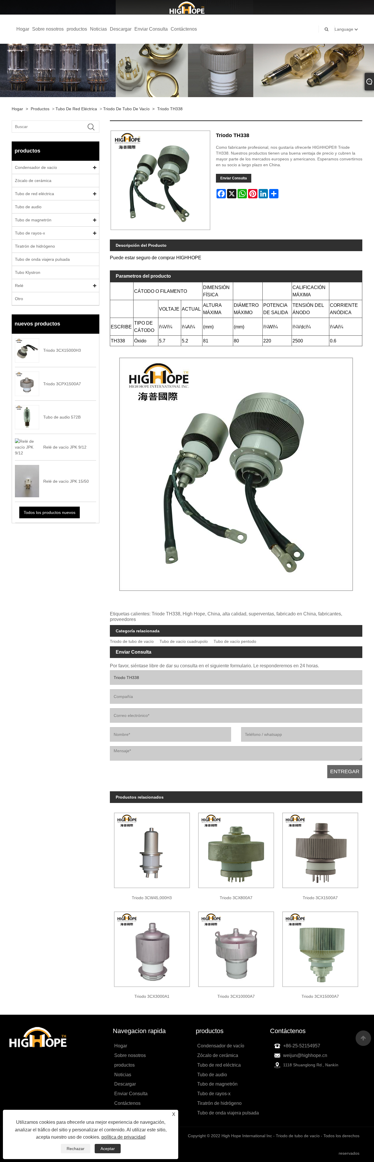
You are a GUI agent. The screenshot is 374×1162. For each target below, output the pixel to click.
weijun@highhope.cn (305, 1055)
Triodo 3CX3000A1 (151, 996)
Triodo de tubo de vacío (126, 108)
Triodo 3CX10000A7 (236, 996)
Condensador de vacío (36, 167)
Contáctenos (184, 29)
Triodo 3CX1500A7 (320, 897)
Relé (19, 285)
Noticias (98, 29)
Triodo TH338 (170, 108)
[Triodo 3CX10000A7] (236, 947)
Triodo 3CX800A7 (236, 897)
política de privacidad (123, 1137)
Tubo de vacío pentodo (235, 641)
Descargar (120, 29)
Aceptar (108, 1148)
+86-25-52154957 (301, 1045)
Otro (19, 298)
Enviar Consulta (151, 29)
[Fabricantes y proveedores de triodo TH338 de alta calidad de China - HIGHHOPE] (187, 7)
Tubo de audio (28, 206)
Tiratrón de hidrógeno (35, 246)
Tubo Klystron (27, 272)
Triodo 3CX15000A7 (320, 996)
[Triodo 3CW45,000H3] (152, 848)
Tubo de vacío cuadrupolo (184, 641)
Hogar (22, 29)
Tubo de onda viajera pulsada (42, 259)
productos (77, 29)
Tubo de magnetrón (33, 220)
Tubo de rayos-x (30, 233)
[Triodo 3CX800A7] (236, 848)
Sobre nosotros (48, 29)
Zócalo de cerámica (33, 180)
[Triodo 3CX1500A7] (320, 848)
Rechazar (75, 1148)
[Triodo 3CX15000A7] (320, 947)
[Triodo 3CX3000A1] (152, 947)
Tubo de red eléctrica (76, 108)
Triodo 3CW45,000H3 (152, 897)
